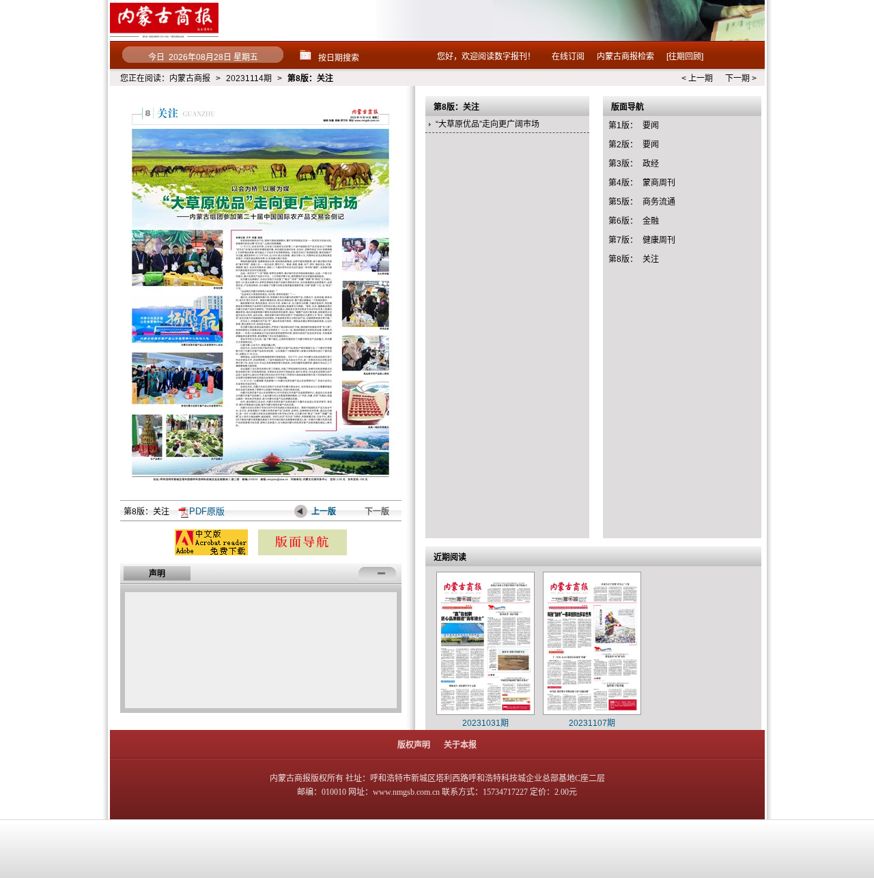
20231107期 (592, 723)
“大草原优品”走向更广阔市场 (487, 124)
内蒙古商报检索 (625, 56)
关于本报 (460, 745)
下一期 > (741, 78)
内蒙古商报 (189, 78)
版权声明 (413, 745)
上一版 (323, 511)
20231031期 (485, 723)
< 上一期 (697, 78)
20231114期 (249, 78)
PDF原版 (207, 511)
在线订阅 (568, 56)
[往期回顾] (684, 56)
